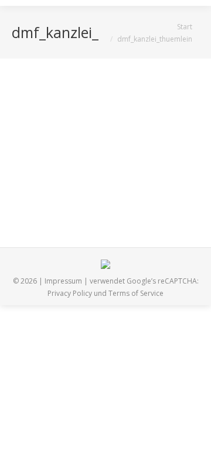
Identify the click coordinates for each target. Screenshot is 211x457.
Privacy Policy (69, 293)
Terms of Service (136, 293)
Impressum (63, 281)
